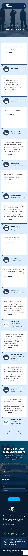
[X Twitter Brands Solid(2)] (16, 533)
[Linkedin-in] (8, 533)
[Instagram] (19, 533)
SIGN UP (13, 499)
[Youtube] (12, 533)
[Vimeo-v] (23, 533)
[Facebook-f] (5, 533)
